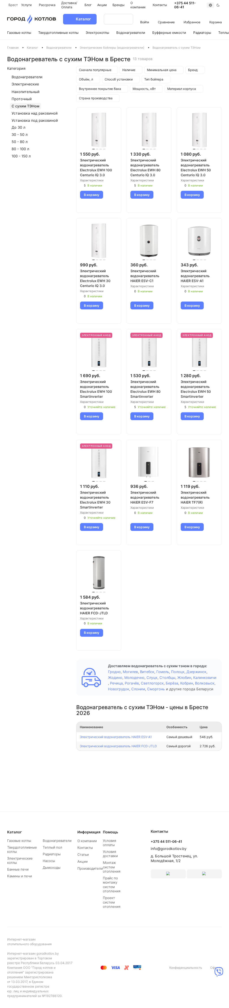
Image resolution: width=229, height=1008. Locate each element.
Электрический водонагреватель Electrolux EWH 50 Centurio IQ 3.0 (196, 167)
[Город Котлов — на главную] (31, 19)
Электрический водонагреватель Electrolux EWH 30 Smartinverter (95, 499)
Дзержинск (196, 671)
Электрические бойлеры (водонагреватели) (112, 47)
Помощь (110, 832)
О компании (87, 841)
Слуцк (151, 677)
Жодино (115, 677)
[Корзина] (215, 16)
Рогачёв (132, 683)
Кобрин (186, 683)
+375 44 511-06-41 (185, 5)
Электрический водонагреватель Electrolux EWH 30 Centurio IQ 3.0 (95, 278)
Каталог (32, 47)
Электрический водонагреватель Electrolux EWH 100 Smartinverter (96, 389)
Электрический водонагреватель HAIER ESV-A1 (195, 276)
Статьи (83, 854)
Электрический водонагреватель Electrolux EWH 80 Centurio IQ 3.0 (145, 167)
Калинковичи (204, 677)
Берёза (172, 683)
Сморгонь (156, 689)
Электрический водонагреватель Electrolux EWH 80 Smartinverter (145, 389)
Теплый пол (52, 847)
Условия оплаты (109, 843)
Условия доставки (110, 853)
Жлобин (184, 677)
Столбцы (167, 677)
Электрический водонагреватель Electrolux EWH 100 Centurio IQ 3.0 (96, 167)
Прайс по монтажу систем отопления (111, 884)
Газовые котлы (19, 841)
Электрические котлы (20, 860)
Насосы (49, 861)
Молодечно (134, 677)
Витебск (147, 671)
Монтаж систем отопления (111, 866)
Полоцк (177, 671)
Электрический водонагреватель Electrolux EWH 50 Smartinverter (196, 389)
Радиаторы (52, 854)
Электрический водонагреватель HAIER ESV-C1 (144, 276)
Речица (116, 683)
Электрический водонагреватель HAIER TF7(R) (195, 497)
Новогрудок (118, 689)
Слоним (138, 689)
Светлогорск (152, 683)
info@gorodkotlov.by (169, 848)
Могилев (130, 671)
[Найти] (125, 19)
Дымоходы (51, 867)
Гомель (162, 671)
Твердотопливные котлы (22, 849)
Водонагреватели (59, 47)
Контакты (85, 847)
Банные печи (18, 869)
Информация (88, 832)
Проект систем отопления (111, 902)
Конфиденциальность (185, 967)
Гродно (114, 671)
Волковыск (204, 683)
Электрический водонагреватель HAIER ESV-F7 (144, 497)
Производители (90, 868)
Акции (82, 861)
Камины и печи (19, 876)
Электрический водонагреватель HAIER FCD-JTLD (94, 608)
